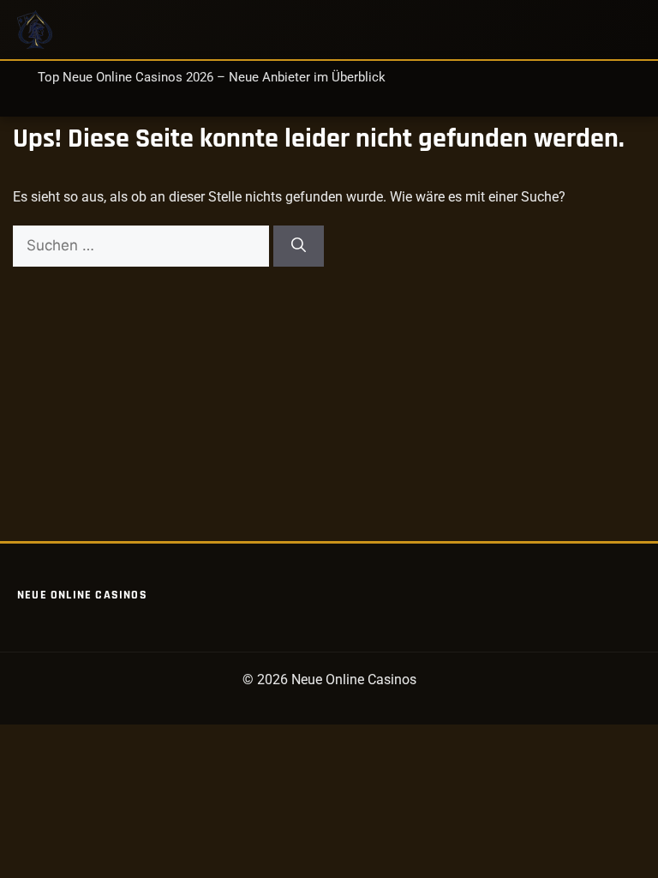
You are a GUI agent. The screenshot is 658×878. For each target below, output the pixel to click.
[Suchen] (298, 246)
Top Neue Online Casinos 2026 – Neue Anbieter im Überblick (212, 77)
